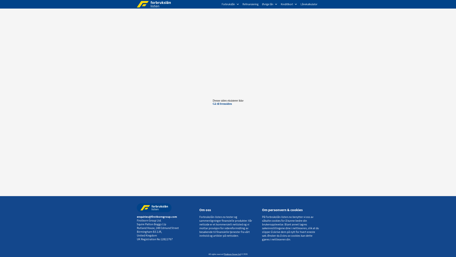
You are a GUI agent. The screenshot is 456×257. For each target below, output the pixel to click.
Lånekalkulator (308, 4)
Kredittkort (287, 4)
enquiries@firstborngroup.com (157, 217)
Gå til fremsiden (222, 103)
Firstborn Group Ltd (232, 254)
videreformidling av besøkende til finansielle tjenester (223, 230)
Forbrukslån (228, 4)
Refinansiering (250, 4)
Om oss (205, 210)
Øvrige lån (267, 4)
